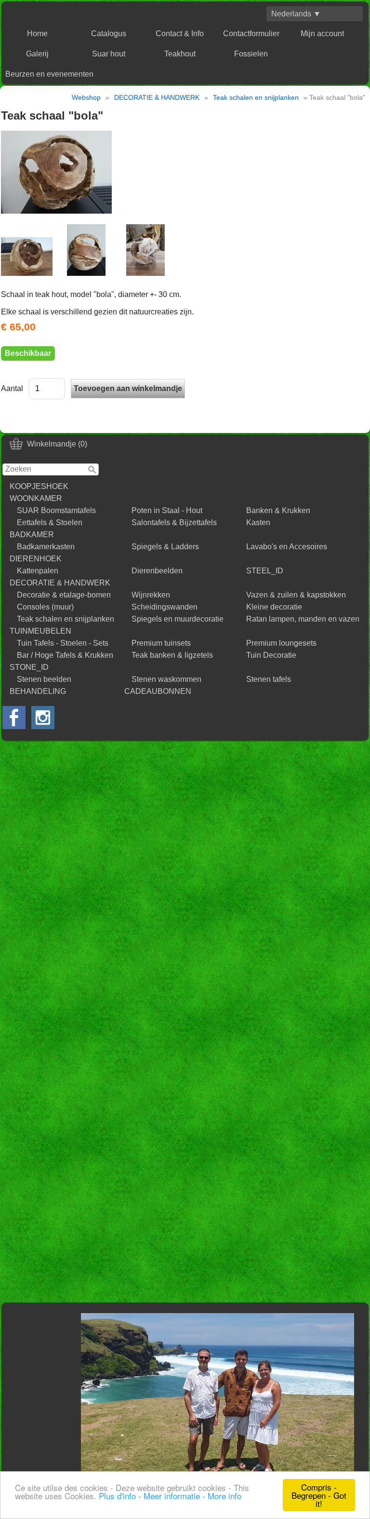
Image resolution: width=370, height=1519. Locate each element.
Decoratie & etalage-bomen (64, 595)
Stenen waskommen (166, 679)
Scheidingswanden (165, 607)
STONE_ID (29, 667)
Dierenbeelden (157, 571)
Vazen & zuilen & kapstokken (296, 595)
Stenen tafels (268, 679)
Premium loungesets (281, 643)
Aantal (12, 388)
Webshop (86, 97)
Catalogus (108, 33)
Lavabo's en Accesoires (286, 546)
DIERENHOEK (36, 559)
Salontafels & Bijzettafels (174, 522)
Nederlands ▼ (296, 14)
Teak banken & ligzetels (172, 655)
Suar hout (108, 54)
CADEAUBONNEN (157, 691)
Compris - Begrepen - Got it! (318, 1495)
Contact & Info (180, 33)
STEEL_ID (264, 571)
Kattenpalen (37, 571)
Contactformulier (251, 33)
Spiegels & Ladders (165, 546)
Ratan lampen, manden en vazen (302, 619)
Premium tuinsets (161, 643)
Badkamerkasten (46, 546)
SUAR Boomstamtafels (56, 510)
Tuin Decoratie (271, 655)
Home (37, 33)
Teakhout (180, 54)
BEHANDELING (38, 691)
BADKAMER (32, 534)
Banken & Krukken (278, 510)
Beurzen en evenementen (49, 74)
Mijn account (322, 33)
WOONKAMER (36, 498)
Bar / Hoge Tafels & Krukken (65, 655)
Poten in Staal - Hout (167, 510)
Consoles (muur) (45, 607)
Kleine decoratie (274, 607)
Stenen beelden (44, 679)
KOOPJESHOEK (39, 486)
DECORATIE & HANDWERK (60, 583)
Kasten (258, 522)
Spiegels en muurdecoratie (178, 619)
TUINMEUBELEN (40, 631)
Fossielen (251, 54)
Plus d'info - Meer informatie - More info (170, 1496)
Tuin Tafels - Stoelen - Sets (62, 643)
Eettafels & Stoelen (49, 522)
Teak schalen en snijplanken (65, 619)
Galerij (37, 54)
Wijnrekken (151, 595)
